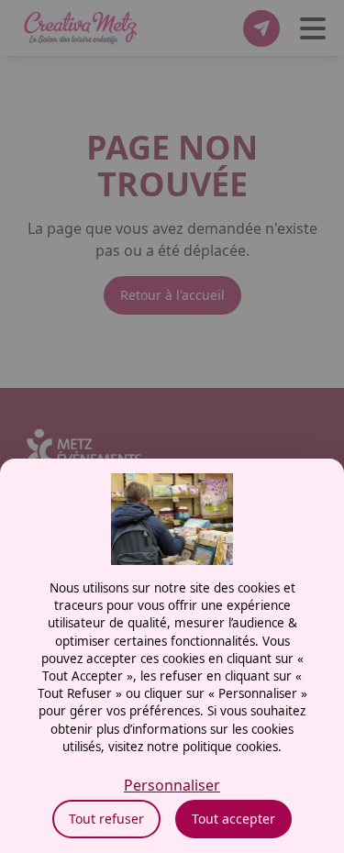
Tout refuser (106, 818)
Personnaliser (172, 785)
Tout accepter (233, 818)
